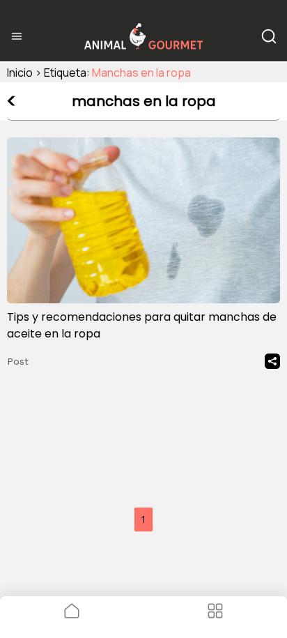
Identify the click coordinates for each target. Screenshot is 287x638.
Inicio (20, 72)
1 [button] (143, 519)
